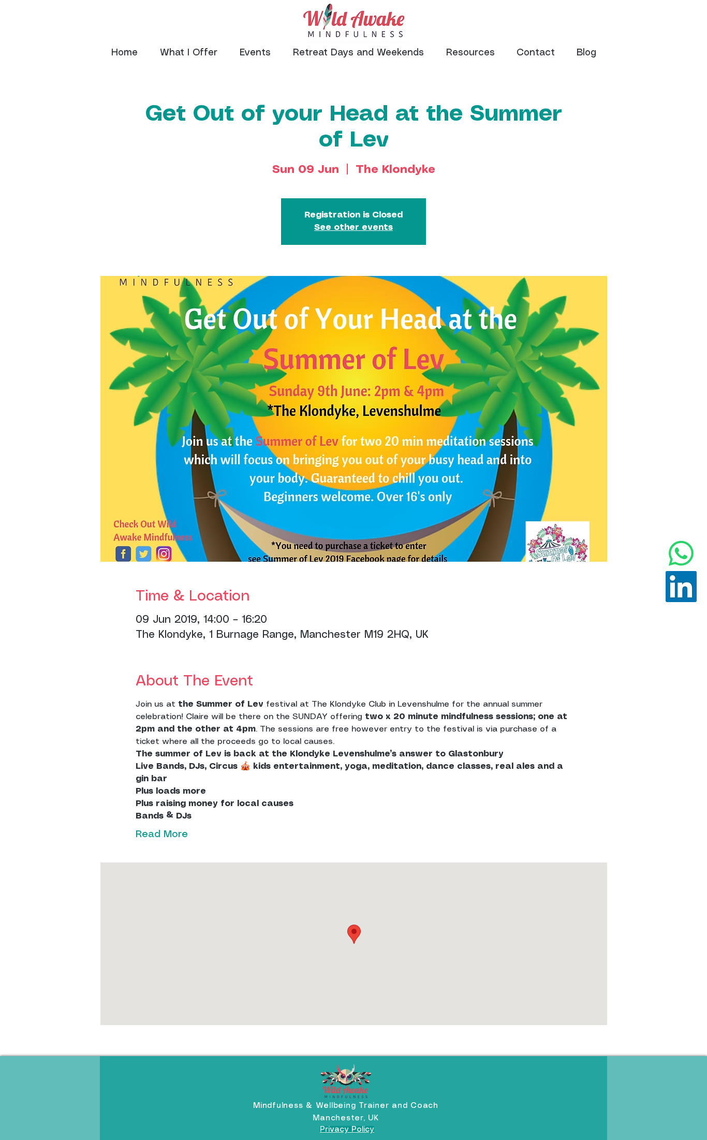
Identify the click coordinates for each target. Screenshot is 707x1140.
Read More (162, 834)
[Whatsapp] (681, 553)
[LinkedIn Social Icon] (681, 586)
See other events (353, 227)
